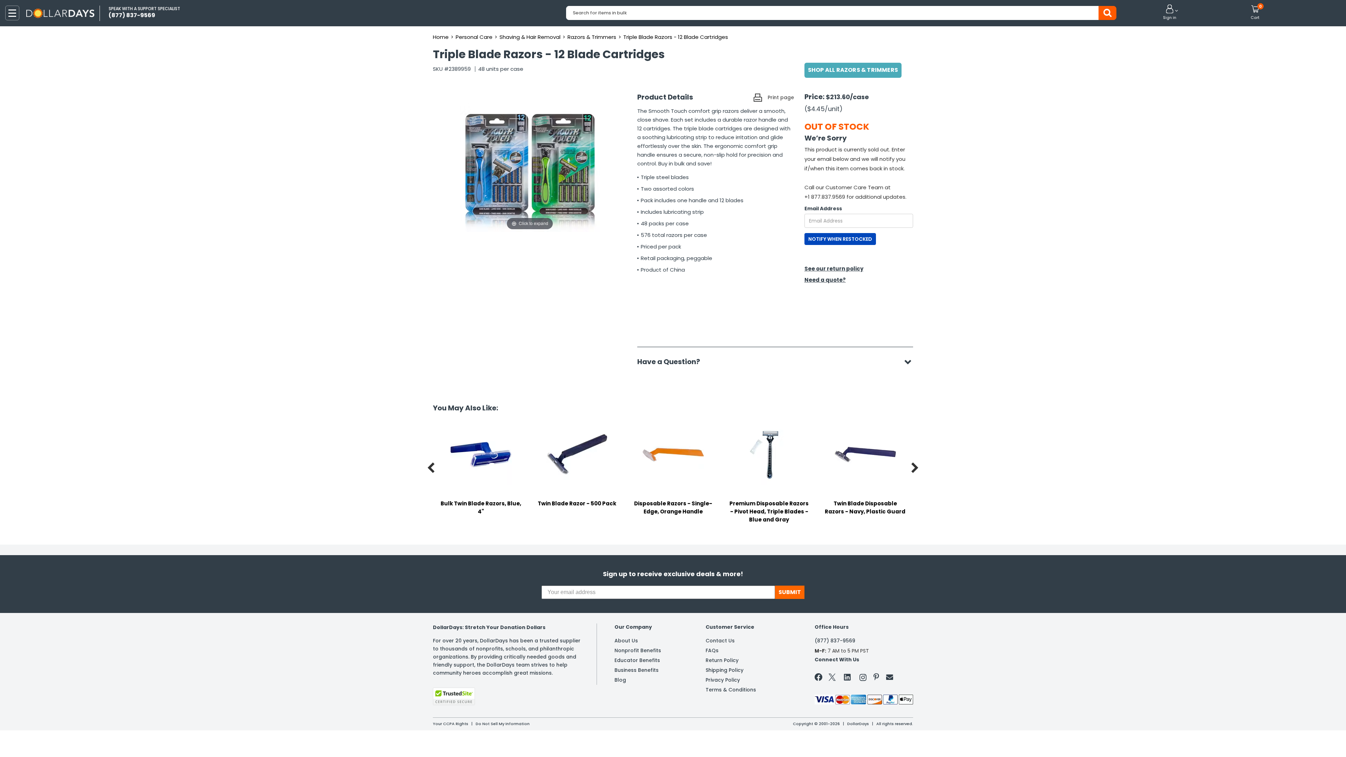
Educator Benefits (637, 660)
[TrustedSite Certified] (454, 696)
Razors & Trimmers (591, 37)
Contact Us (720, 640)
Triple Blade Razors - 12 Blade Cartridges (675, 37)
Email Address (823, 208)
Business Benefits (636, 670)
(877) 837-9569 (835, 640)
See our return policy (833, 268)
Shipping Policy (724, 670)
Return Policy (722, 660)
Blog (620, 679)
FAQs (712, 650)
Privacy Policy (723, 679)
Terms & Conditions (731, 689)
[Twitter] (832, 679)
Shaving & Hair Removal (529, 37)
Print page (781, 97)
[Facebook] (820, 678)
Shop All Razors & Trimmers (853, 70)
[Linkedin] (847, 676)
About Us (626, 640)
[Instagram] (863, 679)
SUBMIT (790, 592)
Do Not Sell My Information (503, 724)
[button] (1169, 13)
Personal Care (474, 37)
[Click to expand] (530, 161)
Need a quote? (825, 280)
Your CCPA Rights (450, 724)
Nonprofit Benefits (637, 650)
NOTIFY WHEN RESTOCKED (840, 239)
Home (441, 37)
